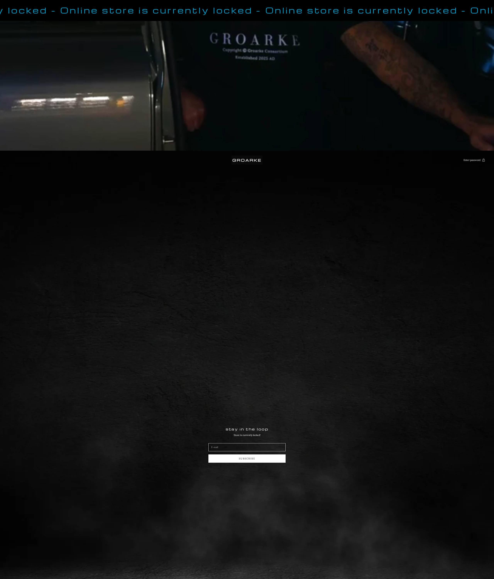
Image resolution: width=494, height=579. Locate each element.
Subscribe (247, 458)
